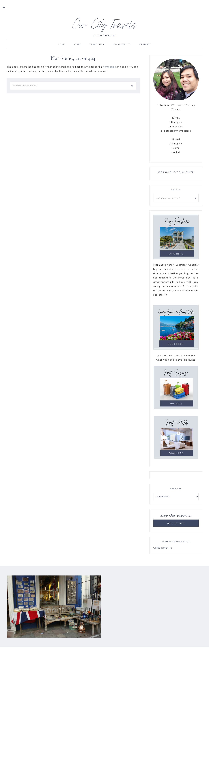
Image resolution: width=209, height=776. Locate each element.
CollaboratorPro (162, 547)
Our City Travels (104, 26)
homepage (109, 66)
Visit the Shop (176, 523)
